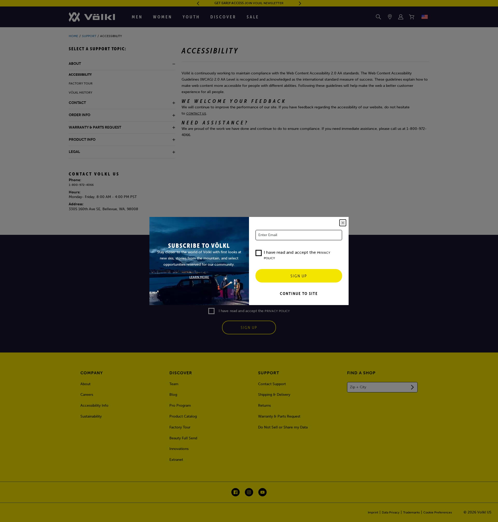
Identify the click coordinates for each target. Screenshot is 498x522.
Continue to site (299, 293)
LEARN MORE (199, 277)
